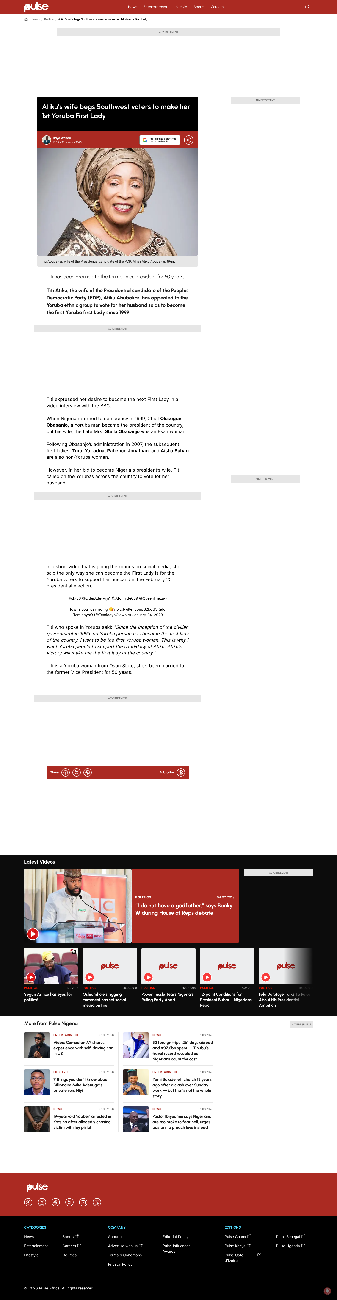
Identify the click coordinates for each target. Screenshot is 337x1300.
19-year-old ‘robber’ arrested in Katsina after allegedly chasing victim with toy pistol (82, 1122)
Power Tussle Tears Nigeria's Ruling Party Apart (167, 997)
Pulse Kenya (235, 1246)
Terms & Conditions (125, 1255)
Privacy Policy (120, 1264)
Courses (69, 1255)
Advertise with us (123, 1246)
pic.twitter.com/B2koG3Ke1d (141, 609)
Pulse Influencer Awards (176, 1249)
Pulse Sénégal (288, 1236)
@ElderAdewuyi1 (96, 598)
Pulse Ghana (235, 1236)
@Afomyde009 (125, 598)
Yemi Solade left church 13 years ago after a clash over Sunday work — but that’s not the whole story (182, 1088)
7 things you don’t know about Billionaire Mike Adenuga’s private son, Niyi (81, 1085)
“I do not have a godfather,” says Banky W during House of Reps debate (184, 909)
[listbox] (168, 979)
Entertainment (155, 7)
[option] (51, 980)
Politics (49, 19)
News (132, 7)
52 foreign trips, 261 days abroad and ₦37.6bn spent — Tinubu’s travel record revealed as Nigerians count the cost (182, 1051)
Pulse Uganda (288, 1246)
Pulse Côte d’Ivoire (234, 1258)
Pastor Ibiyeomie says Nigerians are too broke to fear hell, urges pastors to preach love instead (181, 1122)
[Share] (188, 140)
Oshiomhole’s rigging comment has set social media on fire (104, 1000)
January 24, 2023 (147, 614)
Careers (217, 7)
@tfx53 (74, 598)
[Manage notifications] (327, 1291)
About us (115, 1236)
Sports (198, 7)
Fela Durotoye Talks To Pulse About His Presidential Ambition (284, 1000)
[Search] (308, 7)
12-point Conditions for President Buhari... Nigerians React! (226, 1000)
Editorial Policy (175, 1236)
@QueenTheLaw (153, 598)
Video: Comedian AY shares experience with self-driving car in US (83, 1048)
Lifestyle (180, 7)
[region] (168, 979)
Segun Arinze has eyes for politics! (48, 997)
